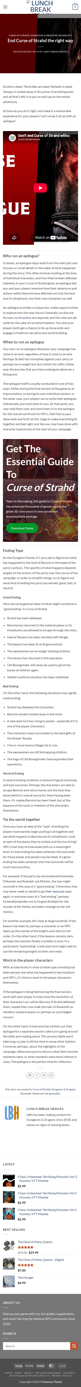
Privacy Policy (62, 1375)
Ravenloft (65, 35)
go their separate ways (56, 891)
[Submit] (74, 1346)
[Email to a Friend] (51, 1075)
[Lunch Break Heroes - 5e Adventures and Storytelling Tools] (40, 7)
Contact (69, 1372)
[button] (5, 7)
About (28, 1372)
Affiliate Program (48, 1372)
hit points (24, 317)
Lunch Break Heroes (55, 51)
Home (8, 1372)
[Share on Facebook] (37, 1075)
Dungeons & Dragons (44, 35)
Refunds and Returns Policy (29, 1375)
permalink (54, 1093)
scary (6, 1061)
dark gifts (65, 733)
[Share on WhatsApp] (30, 1075)
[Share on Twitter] (44, 1075)
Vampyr (8, 91)
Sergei (64, 637)
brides (33, 86)
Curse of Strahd (19, 35)
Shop (18, 1372)
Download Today (22, 528)
